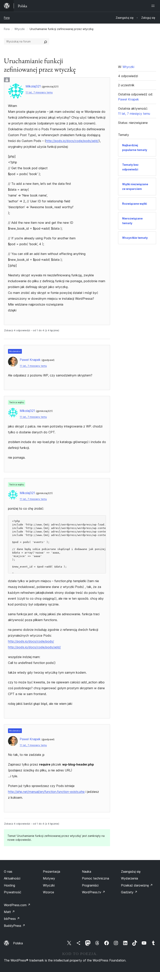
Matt (9, 912)
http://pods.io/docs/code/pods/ (31, 641)
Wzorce (48, 892)
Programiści (90, 885)
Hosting (9, 885)
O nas (8, 871)
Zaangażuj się (130, 871)
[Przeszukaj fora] (45, 41)
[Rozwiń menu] (154, 6)
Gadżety (129, 892)
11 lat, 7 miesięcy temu (39, 92)
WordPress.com (17, 905)
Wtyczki (19, 29)
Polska (18, 943)
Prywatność (12, 892)
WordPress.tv (93, 892)
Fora (7, 17)
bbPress (12, 919)
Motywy (49, 878)
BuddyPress (14, 926)
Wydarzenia (129, 878)
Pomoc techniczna (95, 878)
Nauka (86, 871)
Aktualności (12, 878)
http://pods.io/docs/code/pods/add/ (72, 141)
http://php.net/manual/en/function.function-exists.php (46, 792)
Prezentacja (51, 871)
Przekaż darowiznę (137, 885)
